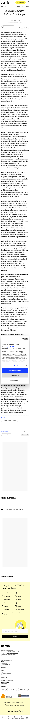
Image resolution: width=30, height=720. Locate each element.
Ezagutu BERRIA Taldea (6, 660)
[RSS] (24, 689)
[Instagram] (17, 689)
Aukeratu (14, 375)
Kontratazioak (4, 665)
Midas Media (4, 683)
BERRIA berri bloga (5, 661)
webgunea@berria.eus (12, 653)
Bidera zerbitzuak (5, 682)
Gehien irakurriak (8, 498)
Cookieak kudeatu (19, 365)
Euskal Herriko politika (9, 420)
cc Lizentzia (4, 676)
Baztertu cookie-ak (15, 380)
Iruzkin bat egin (8, 434)
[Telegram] (6, 689)
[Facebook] (13, 689)
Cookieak (3, 674)
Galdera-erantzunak (5, 664)
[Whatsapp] (2, 689)
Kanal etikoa (4, 677)
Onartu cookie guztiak (15, 370)
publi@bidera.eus (11, 654)
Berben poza (20, 6)
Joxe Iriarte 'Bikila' (15, 20)
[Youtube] (21, 689)
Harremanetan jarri (5, 655)
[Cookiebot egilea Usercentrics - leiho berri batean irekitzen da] (21, 339)
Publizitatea (4, 663)
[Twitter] (10, 689)
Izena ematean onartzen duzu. (15, 613)
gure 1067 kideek (12, 346)
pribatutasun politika (16, 612)
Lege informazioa (5, 671)
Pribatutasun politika (6, 673)
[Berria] (5, 646)
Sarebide (3, 667)
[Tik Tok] (28, 689)
